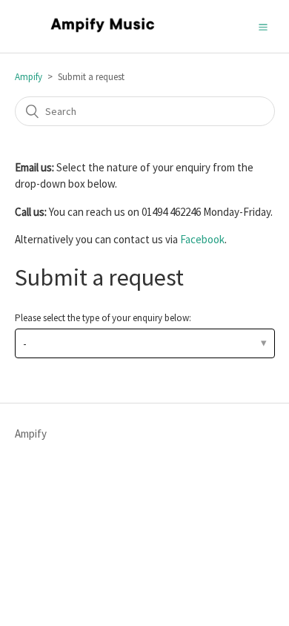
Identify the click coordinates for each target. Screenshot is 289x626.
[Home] (103, 34)
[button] (263, 26)
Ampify (28, 76)
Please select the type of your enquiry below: (103, 318)
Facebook (202, 239)
